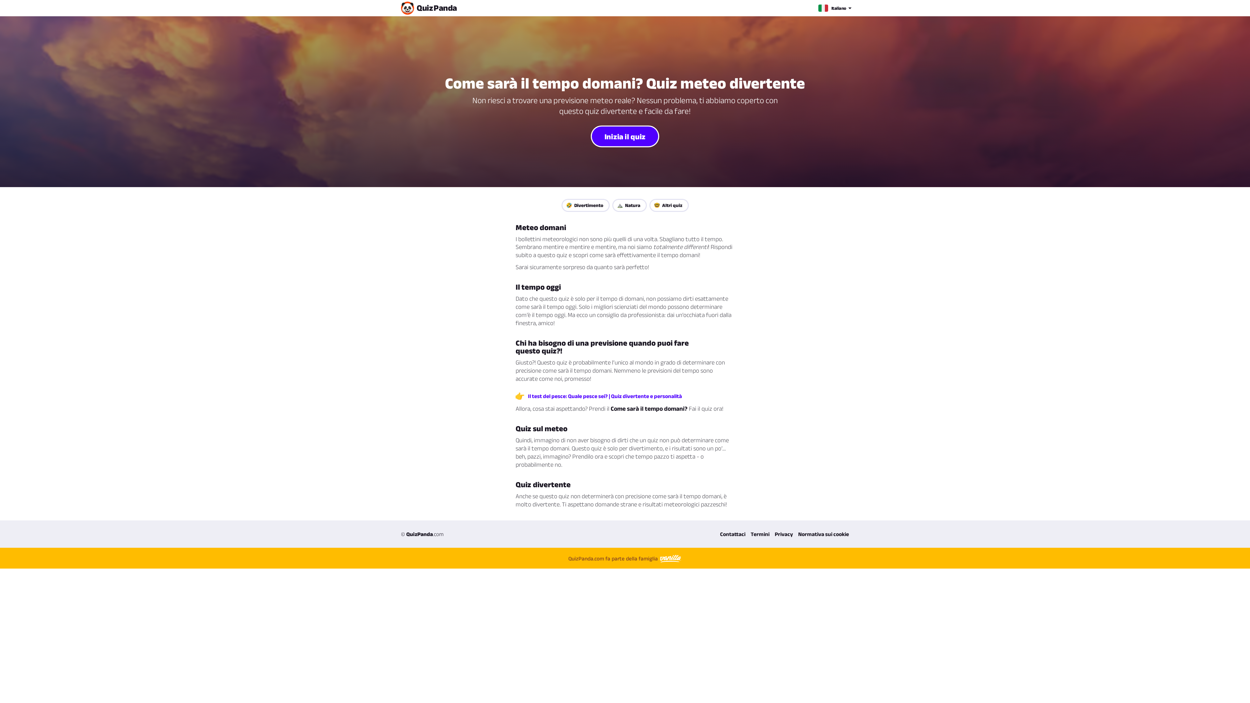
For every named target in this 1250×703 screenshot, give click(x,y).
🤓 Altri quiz (668, 205)
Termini (760, 534)
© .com (422, 534)
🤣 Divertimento (584, 205)
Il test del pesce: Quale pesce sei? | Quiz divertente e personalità (605, 396)
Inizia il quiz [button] (625, 136)
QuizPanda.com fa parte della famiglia (613, 558)
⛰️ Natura (628, 205)
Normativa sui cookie (823, 534)
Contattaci (732, 534)
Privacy (784, 534)
